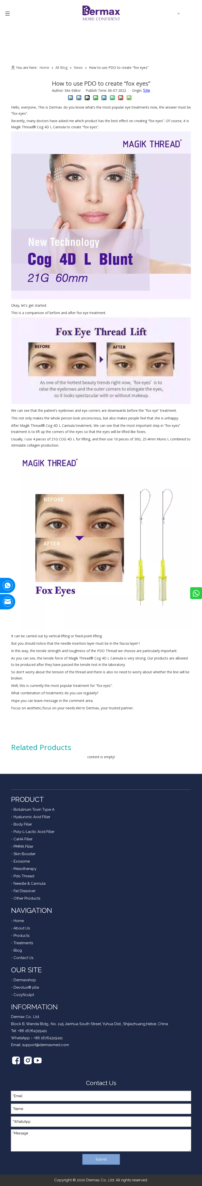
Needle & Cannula (30, 883)
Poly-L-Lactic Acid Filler (34, 831)
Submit (101, 1159)
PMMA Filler (23, 846)
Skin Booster (24, 854)
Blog (18, 950)
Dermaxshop (25, 980)
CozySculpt (24, 995)
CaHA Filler (23, 839)
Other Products (27, 898)
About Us (22, 928)
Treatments (23, 943)
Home (19, 921)
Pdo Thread (24, 876)
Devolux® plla (26, 987)
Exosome (22, 861)
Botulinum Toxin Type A (34, 809)
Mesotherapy (25, 868)
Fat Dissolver (24, 891)
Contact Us (23, 958)
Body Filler (23, 824)
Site (146, 90)
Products (21, 935)
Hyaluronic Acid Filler (32, 817)
